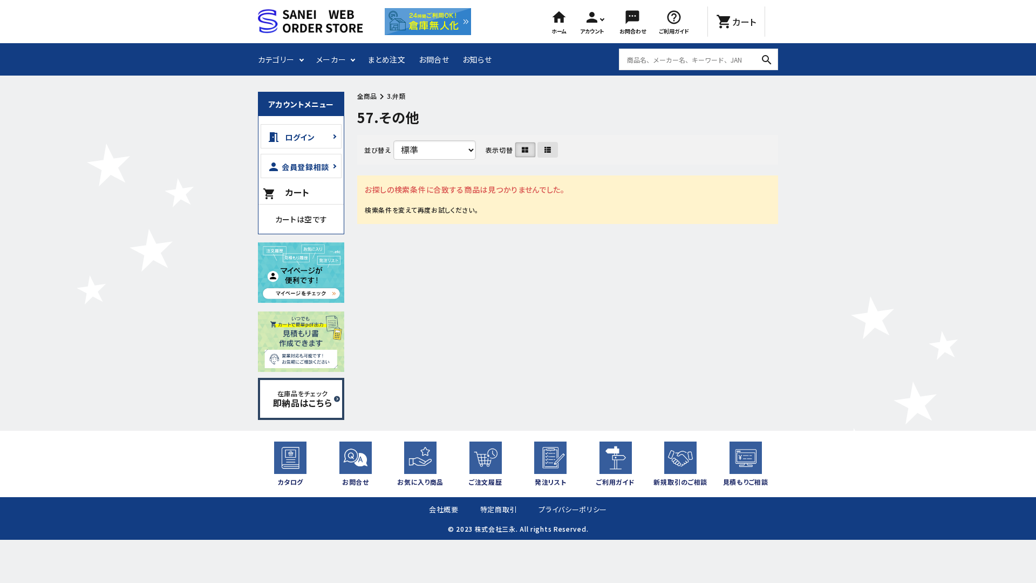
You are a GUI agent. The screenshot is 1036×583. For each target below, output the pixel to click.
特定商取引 (498, 509)
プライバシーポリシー (573, 509)
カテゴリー (276, 59)
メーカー (331, 59)
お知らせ (477, 59)
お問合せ (434, 59)
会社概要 (444, 509)
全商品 (367, 95)
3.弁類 (396, 95)
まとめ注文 (386, 59)
